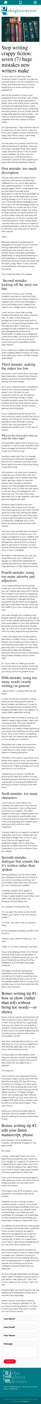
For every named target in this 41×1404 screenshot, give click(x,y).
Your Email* (9, 1327)
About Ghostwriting (30, 1387)
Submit (9, 1361)
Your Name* (9, 1319)
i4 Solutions (24, 1401)
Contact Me (13, 1389)
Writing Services (15, 1387)
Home (5, 1387)
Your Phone (9, 1335)
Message (8, 1344)
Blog (6, 1389)
